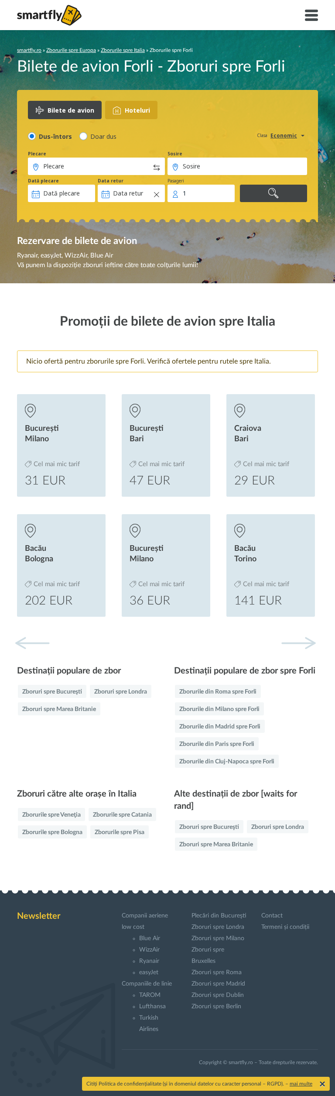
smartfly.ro (29, 50)
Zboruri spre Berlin (216, 1006)
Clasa (262, 135)
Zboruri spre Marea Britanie (59, 709)
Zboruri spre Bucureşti (52, 692)
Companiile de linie (147, 984)
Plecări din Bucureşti (218, 916)
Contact (272, 916)
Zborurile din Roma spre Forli (217, 692)
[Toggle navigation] (311, 15)
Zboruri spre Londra (120, 692)
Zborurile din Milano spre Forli (219, 709)
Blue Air (149, 938)
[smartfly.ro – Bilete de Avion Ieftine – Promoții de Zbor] (49, 15)
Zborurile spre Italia (123, 50)
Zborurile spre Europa (71, 50)
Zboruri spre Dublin (217, 995)
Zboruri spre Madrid (218, 984)
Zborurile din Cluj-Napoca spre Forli (226, 762)
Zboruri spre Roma (216, 972)
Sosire (175, 154)
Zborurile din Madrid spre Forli (219, 727)
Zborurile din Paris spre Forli (216, 744)
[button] (298, 642)
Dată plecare (43, 181)
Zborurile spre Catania (122, 815)
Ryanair (149, 961)
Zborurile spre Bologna (52, 832)
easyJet (148, 972)
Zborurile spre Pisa (119, 832)
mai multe (301, 1083)
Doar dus (103, 136)
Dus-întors (55, 136)
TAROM (150, 995)
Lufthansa (152, 1006)
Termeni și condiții (285, 927)
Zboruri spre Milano (217, 938)
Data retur (110, 181)
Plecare (37, 154)
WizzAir (149, 950)
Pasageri (176, 181)
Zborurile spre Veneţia (51, 815)
